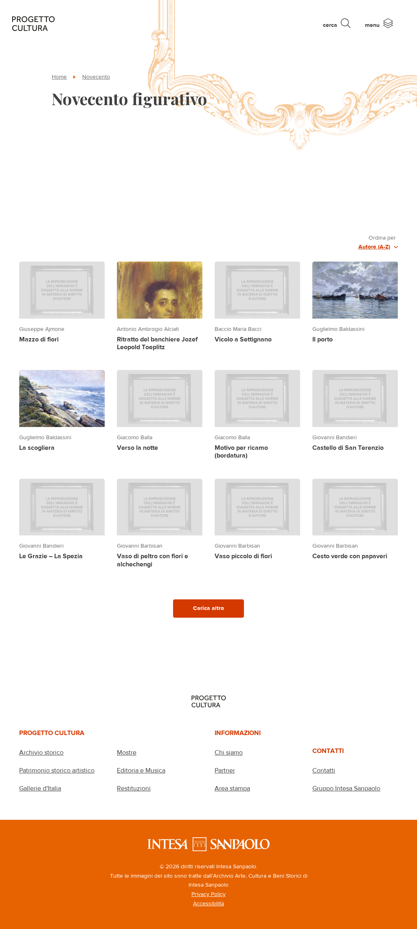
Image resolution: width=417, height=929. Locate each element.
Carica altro (208, 608)
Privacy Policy (208, 894)
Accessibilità (208, 903)
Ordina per (382, 237)
